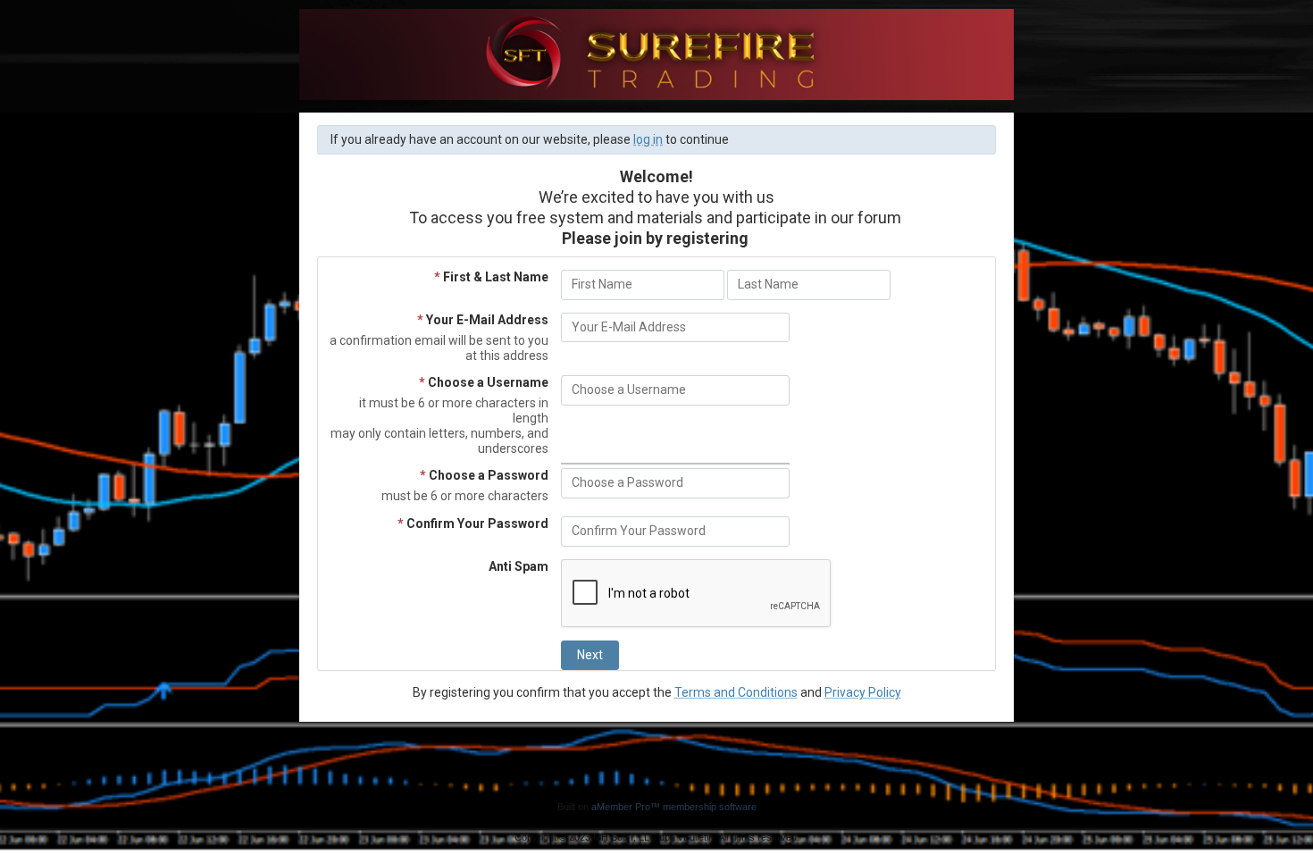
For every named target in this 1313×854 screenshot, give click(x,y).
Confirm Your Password (472, 523)
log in (648, 139)
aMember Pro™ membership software (674, 806)
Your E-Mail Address (482, 320)
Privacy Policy (862, 692)
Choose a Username (483, 382)
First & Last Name (491, 277)
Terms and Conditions (736, 692)
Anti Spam (518, 566)
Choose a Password (484, 475)
